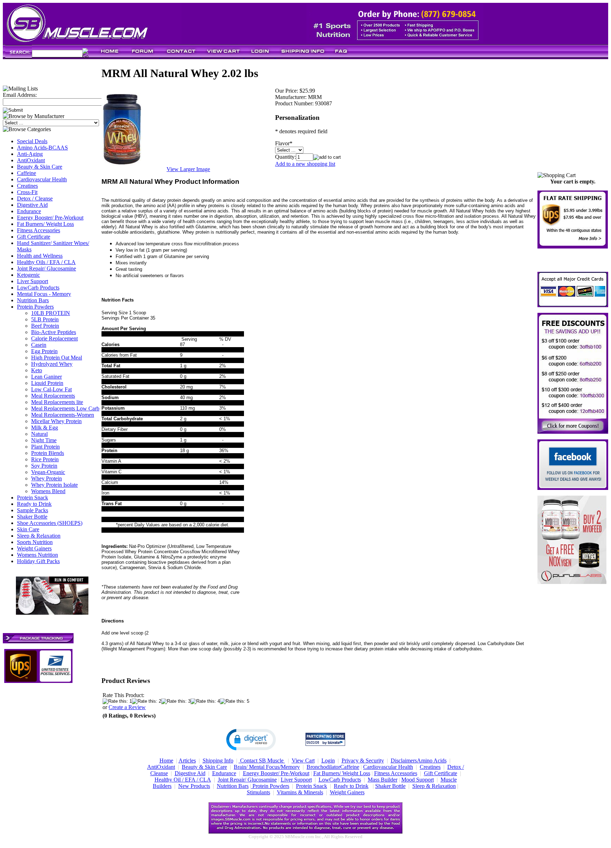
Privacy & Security (363, 761)
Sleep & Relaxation (38, 536)
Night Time (44, 440)
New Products (194, 786)
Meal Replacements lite (57, 402)
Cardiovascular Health (42, 179)
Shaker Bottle (32, 517)
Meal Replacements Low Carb (65, 408)
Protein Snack (32, 498)
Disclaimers (404, 761)
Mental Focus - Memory (44, 294)
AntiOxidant (31, 160)
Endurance (29, 211)
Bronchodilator (323, 767)
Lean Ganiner (46, 377)
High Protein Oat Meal (56, 358)
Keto (36, 370)
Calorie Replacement (54, 338)
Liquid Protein (47, 383)
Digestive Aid (32, 205)
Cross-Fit (27, 192)
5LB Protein (45, 319)
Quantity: (285, 157)
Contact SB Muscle (262, 761)
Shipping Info (218, 761)
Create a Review (127, 707)
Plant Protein (45, 447)
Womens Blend (48, 491)
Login (328, 761)
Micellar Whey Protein (56, 421)
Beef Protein (45, 326)
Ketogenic (28, 275)
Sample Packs (32, 510)
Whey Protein (46, 478)
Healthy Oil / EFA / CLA (183, 780)
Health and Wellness (40, 256)
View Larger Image (188, 169)
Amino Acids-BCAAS (42, 148)
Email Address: (20, 95)
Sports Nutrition (35, 542)
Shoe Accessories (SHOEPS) (49, 523)
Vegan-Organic (48, 472)
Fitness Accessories (38, 230)
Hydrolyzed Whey (51, 364)
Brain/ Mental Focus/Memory (267, 767)
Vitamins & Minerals (300, 792)
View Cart (303, 761)
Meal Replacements (53, 396)
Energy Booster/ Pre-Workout (50, 218)
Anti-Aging (30, 154)
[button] (251, 739)
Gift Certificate (33, 237)
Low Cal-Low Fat (51, 389)
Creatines (27, 186)
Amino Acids (432, 761)
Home (166, 761)
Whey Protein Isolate (54, 485)
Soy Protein (44, 466)
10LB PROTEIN (50, 313)
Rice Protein (45, 459)
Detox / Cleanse (35, 198)
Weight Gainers (34, 548)
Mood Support (417, 780)
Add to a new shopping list (305, 164)
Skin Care (28, 529)
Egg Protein (44, 351)
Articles (187, 761)
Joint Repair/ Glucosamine (46, 268)
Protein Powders (35, 307)
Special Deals (32, 141)
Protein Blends (47, 453)
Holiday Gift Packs (38, 561)
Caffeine (26, 173)
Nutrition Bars (33, 300)
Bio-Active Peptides (53, 332)
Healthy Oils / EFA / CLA (46, 262)
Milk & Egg (44, 428)
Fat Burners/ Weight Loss (45, 224)
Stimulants (258, 792)
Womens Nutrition (37, 555)
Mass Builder (382, 780)
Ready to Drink (34, 504)
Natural (39, 434)
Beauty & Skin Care (39, 167)
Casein (38, 345)
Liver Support (32, 281)
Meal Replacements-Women (62, 415)
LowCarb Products (38, 288)
